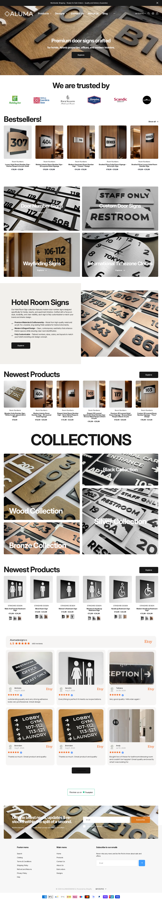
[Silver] (15, 618)
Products (43, 13)
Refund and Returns (24, 869)
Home (59, 854)
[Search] (149, 13)
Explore (149, 375)
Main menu (62, 847)
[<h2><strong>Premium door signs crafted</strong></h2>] (81, 49)
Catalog (20, 857)
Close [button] (157, 3)
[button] (81, 770)
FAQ (18, 877)
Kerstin (68, 688)
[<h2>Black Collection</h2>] (120, 470)
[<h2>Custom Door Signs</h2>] (120, 209)
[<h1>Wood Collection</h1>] (42, 487)
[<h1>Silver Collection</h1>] (120, 521)
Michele (17, 688)
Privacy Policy (22, 873)
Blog (105, 13)
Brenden (18, 745)
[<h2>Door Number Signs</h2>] (42, 209)
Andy (118, 745)
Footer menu (22, 847)
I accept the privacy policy (97, 826)
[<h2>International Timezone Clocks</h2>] (120, 255)
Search (19, 854)
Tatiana (119, 688)
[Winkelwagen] (157, 13)
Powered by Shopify (84, 889)
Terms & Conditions (24, 861)
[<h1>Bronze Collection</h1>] (42, 538)
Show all (152, 121)
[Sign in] (153, 13)
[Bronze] (20, 618)
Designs (60, 13)
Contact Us (77, 13)
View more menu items (114, 13)
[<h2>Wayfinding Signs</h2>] (42, 255)
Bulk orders (61, 869)
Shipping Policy (22, 865)
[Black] (10, 618)
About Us (93, 13)
